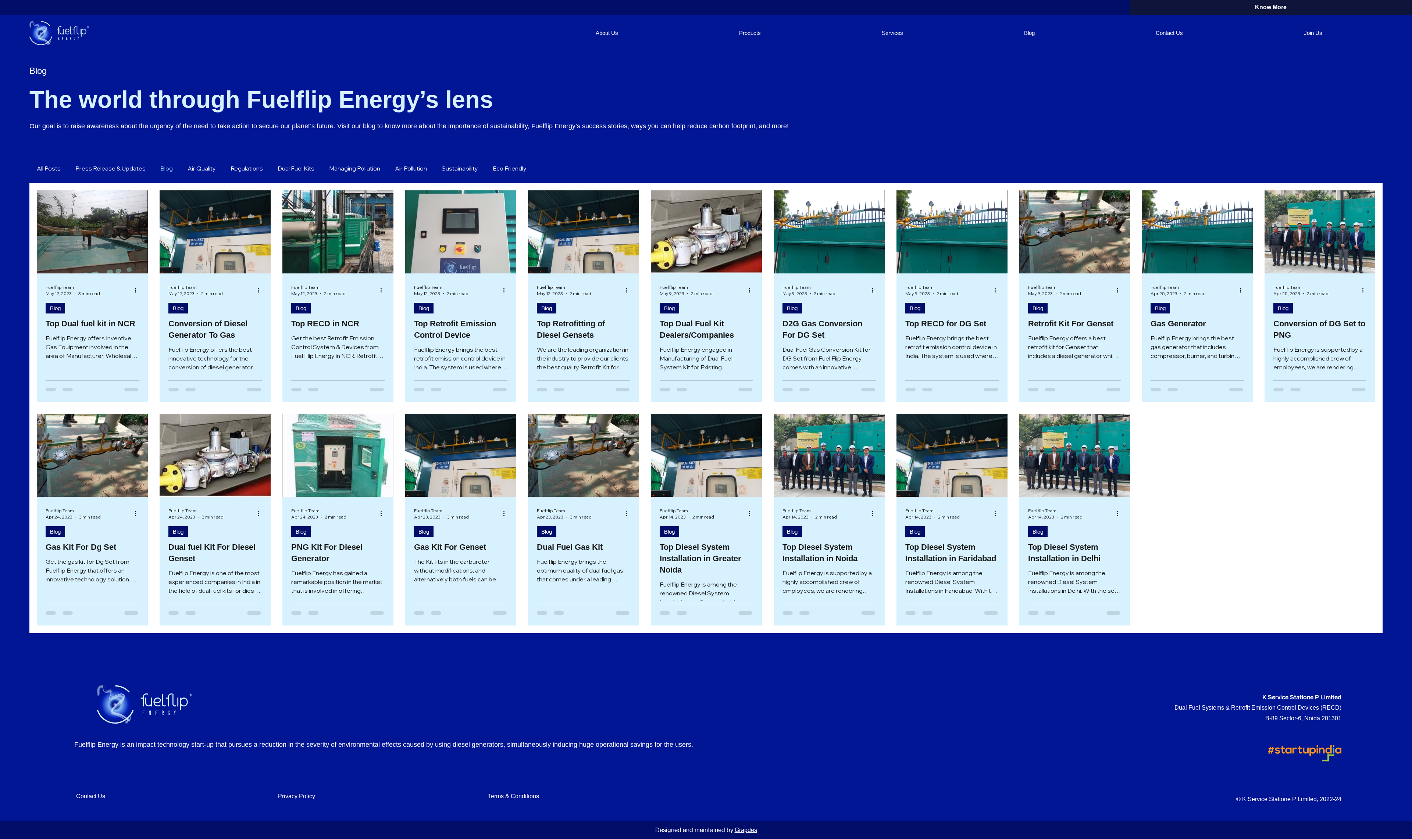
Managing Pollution (354, 168)
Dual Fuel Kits (296, 168)
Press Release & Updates (110, 168)
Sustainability (460, 168)
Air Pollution (411, 168)
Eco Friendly (510, 168)
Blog (166, 168)
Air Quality (202, 168)
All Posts (49, 168)
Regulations (247, 168)
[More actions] (137, 290)
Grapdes (746, 830)
